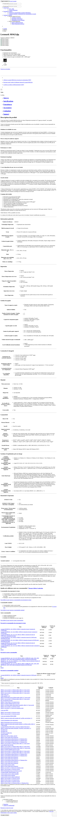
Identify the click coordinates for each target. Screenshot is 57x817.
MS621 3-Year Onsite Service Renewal (9, 758)
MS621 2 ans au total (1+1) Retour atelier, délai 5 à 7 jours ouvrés (15, 689)
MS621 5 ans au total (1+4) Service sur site (10, 712)
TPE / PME (11, 9)
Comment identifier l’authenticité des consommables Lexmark (22, 14)
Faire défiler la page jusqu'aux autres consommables (12, 620)
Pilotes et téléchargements (17, 22)
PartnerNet (5, 804)
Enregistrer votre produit (17, 18)
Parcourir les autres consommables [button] (9, 652)
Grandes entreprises (13, 10)
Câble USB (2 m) (4, 694)
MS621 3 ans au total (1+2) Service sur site (10, 706)
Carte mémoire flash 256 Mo (7, 745)
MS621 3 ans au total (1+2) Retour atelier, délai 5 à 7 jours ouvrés (15, 693)
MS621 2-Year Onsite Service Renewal (9, 737)
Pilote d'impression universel (18, 23)
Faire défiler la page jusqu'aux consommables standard (12, 610)
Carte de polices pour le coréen (7, 764)
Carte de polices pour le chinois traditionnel (10, 776)
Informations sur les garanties (18, 20)
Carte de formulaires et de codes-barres (9, 720)
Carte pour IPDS (4, 710)
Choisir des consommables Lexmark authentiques (20, 12)
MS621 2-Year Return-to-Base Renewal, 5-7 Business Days (14, 742)
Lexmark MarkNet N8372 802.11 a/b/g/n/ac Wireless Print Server (15, 726)
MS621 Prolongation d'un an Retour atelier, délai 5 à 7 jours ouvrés (15, 697)
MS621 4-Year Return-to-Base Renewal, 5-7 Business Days (14, 739)
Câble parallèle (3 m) (5, 696)
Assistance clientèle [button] (7, 15)
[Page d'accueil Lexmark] (12, 1)
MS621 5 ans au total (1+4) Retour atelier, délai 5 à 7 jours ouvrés (15, 699)
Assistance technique (16, 17)
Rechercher (5, 3)
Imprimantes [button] (6, 7)
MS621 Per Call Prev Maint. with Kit (9, 735)
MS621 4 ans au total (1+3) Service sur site (10, 714)
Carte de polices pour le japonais (8, 775)
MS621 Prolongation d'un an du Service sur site (11, 722)
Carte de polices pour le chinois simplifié (10, 773)
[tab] (29, 98)
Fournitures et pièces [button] (7, 11)
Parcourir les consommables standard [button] (9, 670)
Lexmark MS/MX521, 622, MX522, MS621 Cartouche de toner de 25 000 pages (18, 675)
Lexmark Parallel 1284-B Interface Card (9, 772)
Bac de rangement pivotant (7, 700)
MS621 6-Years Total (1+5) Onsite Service (10, 780)
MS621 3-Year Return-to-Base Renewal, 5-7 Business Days (14, 740)
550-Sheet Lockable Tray (6, 732)
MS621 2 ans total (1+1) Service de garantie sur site (12, 708)
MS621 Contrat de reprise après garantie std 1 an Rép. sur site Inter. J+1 (16, 718)
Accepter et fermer (5, 815)
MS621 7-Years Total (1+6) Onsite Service (10, 702)
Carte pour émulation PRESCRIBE (8, 716)
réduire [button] (2, 649)
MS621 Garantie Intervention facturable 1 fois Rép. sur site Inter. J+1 (16, 728)
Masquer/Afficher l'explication (35, 588)
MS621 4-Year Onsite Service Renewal (9, 757)
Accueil (5, 28)
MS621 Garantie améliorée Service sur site (10, 703)
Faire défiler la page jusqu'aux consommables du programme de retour (16, 599)
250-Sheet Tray (4, 731)
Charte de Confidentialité (8, 805)
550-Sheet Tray (4, 729)
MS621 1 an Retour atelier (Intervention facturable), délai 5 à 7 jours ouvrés (17, 705)
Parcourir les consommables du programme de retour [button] (13, 623)
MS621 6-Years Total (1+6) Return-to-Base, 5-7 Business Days (15, 783)
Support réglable (4, 734)
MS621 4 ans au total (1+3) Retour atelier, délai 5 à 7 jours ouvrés (15, 691)
